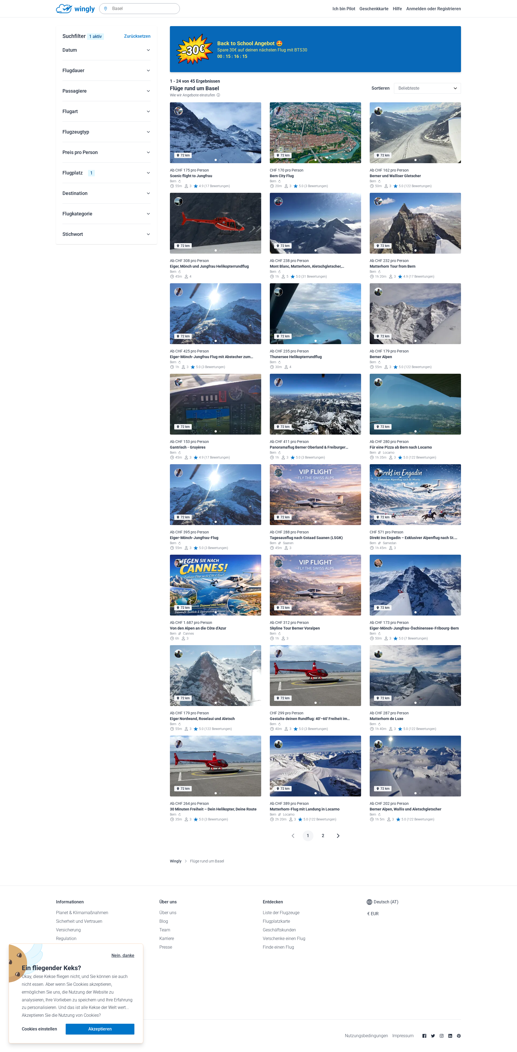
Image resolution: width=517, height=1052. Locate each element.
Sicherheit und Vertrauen (79, 921)
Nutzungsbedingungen (366, 1035)
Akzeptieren (100, 1029)
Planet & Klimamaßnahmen (82, 912)
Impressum (403, 1035)
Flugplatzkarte (276, 921)
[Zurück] (293, 835)
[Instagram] (441, 1036)
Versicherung (68, 929)
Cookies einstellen (39, 1029)
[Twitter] (433, 1036)
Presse (165, 947)
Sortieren (381, 88)
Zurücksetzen (137, 36)
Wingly (175, 861)
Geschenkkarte (374, 8)
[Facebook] (424, 1036)
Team (164, 929)
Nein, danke (122, 955)
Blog (163, 921)
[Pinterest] (459, 1036)
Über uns (167, 912)
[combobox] (139, 8)
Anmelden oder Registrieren (433, 8)
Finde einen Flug (278, 947)
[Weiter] (338, 835)
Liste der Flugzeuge (281, 912)
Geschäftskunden (279, 929)
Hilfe (397, 8)
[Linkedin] (450, 1036)
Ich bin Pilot (344, 8)
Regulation (66, 938)
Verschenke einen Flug (284, 938)
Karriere (166, 938)
